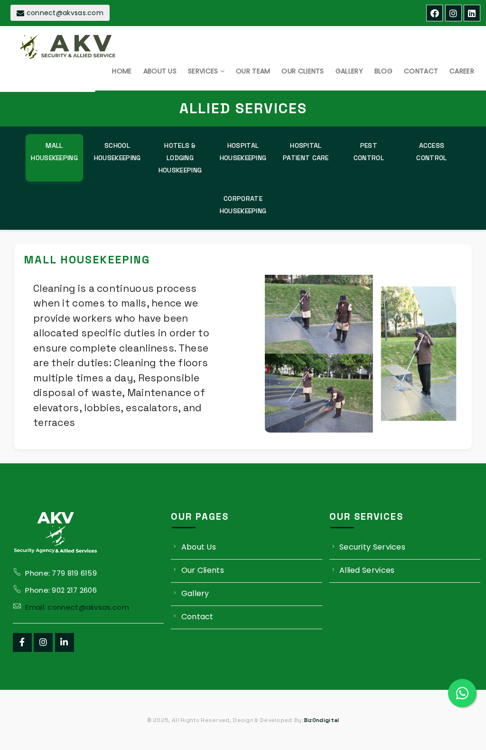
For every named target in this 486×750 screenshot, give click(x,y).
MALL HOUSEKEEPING (54, 151)
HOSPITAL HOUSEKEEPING (243, 151)
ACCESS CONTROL (431, 151)
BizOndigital (321, 720)
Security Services (372, 547)
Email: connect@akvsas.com (77, 607)
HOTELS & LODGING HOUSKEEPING (180, 157)
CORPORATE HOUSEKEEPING (243, 204)
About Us (198, 547)
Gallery (195, 593)
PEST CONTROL (369, 151)
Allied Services (367, 570)
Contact (197, 616)
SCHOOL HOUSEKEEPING (117, 151)
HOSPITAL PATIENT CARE (306, 151)
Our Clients (202, 570)
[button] (121, 71)
